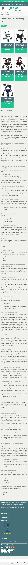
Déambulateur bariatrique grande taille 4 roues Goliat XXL (7, 72)
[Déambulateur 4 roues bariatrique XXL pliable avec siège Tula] (7, 90)
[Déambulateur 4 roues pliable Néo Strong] (21, 36)
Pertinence (8, 25)
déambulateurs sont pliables (18, 279)
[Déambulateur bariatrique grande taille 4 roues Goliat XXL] (7, 63)
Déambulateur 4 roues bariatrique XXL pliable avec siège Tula (7, 100)
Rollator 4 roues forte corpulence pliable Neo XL (20, 72)
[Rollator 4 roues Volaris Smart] (7, 36)
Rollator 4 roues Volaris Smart (7, 44)
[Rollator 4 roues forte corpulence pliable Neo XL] (21, 63)
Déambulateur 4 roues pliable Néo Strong (21, 45)
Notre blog (4, 538)
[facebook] (8, 533)
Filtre (3, 26)
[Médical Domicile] (13, 9)
